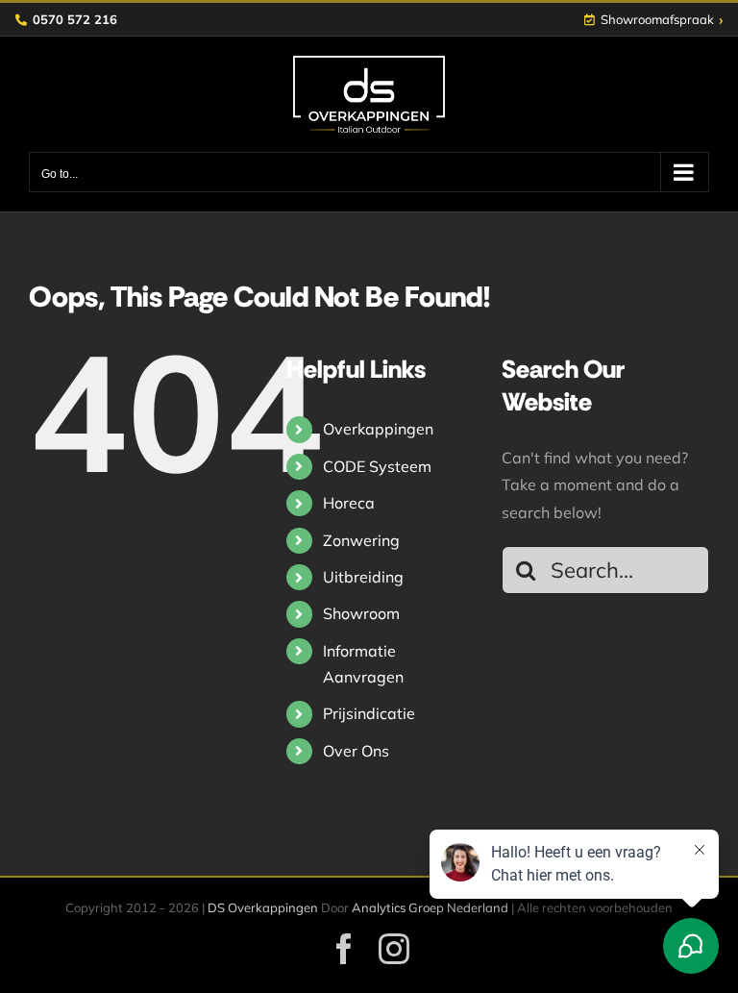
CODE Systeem (377, 466)
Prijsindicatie (369, 713)
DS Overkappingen (263, 907)
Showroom (361, 613)
